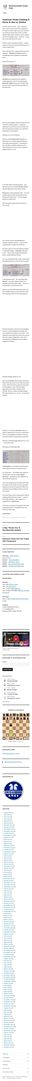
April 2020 (7, 942)
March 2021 (7, 919)
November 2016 (8, 1026)
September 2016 (9, 1030)
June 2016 (7, 1036)
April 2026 (7, 821)
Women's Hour (13, 584)
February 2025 (8, 845)
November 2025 (8, 831)
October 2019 (8, 954)
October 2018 (8, 979)
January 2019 (8, 973)
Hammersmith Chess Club (8, 1076)
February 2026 (8, 825)
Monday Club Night (12, 689)
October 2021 (8, 909)
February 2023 (8, 878)
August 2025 (7, 837)
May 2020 (7, 940)
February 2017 (8, 1020)
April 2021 (7, 917)
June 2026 (7, 817)
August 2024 (7, 854)
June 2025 (7, 839)
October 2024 (8, 849)
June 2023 (7, 872)
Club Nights (6, 1057)
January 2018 (8, 997)
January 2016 (8, 1047)
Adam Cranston (14, 556)
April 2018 (7, 991)
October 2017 (8, 1004)
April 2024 (7, 860)
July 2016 (6, 1034)
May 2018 (7, 989)
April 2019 (7, 967)
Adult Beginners (15, 588)
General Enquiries (14, 560)
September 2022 (9, 886)
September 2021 (8, 911)
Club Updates (22, 517)
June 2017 (7, 1012)
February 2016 (8, 1045)
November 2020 (8, 928)
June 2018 (7, 987)
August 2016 (7, 1032)
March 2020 (7, 944)
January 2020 (8, 948)
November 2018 (8, 977)
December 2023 (8, 866)
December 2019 (8, 950)
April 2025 (7, 843)
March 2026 (7, 823)
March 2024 (7, 862)
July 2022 (6, 891)
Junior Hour (12, 586)
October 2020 (8, 930)
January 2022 (8, 903)
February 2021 (8, 921)
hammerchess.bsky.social (16, 566)
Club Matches (6, 1061)
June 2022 (7, 893)
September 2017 (8, 1006)
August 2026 (7, 812)
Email (4, 662)
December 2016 (8, 1024)
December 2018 (8, 975)
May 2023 (7, 874)
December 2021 (8, 905)
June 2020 (7, 938)
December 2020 (8, 925)
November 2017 (8, 1002)
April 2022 (7, 897)
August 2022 (7, 888)
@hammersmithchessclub (16, 564)
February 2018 (8, 995)
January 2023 (8, 880)
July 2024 (6, 856)
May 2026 (7, 819)
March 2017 (7, 1018)
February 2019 (8, 971)
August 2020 (7, 934)
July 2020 (6, 936)
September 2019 (9, 956)
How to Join (6, 1068)
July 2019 (6, 960)
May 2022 (7, 895)
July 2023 (6, 870)
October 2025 (8, 833)
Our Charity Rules (7, 1072)
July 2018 (6, 985)
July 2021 (6, 913)
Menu (5, 13)
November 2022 (8, 884)
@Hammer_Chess (14, 562)
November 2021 (8, 907)
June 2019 (7, 962)
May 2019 (7, 965)
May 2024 (7, 858)
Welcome (5, 1054)
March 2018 (7, 993)
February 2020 (8, 946)
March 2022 (7, 899)
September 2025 (9, 835)
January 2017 (7, 1022)
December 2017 (8, 999)
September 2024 (9, 851)
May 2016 (7, 1039)
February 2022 (8, 901)
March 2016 (7, 1043)
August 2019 (7, 958)
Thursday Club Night (12, 681)
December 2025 (8, 829)
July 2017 (6, 1010)
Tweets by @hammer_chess (10, 753)
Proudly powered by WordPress (14, 1078)
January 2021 (8, 923)
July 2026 (7, 814)
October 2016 (8, 1028)
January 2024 (8, 864)
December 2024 (8, 847)
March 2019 (7, 969)
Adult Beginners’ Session (13, 685)
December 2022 (8, 882)
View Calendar (5, 701)
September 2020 (9, 932)
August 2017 (7, 1008)
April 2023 (7, 876)
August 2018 (7, 983)
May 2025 (7, 841)
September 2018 (8, 981)
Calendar (5, 1064)
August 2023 (7, 868)
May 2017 (6, 1014)
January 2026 (8, 827)
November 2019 (8, 952)
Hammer (7, 517)
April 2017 (7, 1016)
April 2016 (7, 1041)
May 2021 (7, 915)
